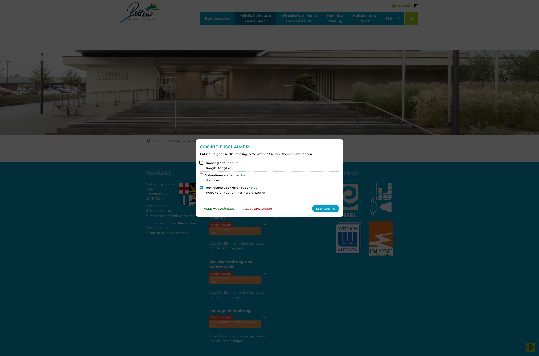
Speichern (325, 209)
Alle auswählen (219, 209)
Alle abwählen (257, 209)
